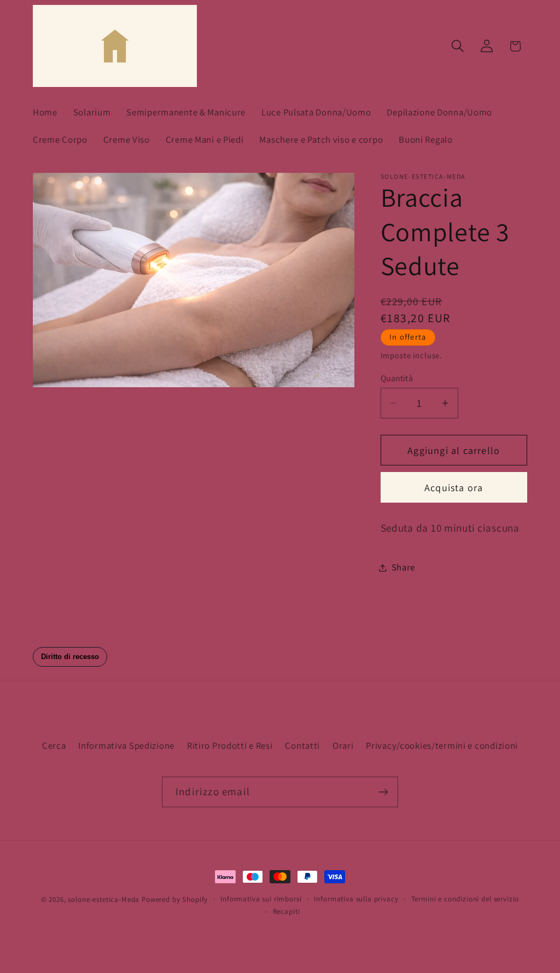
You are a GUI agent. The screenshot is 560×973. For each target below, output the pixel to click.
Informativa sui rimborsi (260, 899)
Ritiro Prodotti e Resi (230, 745)
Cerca (54, 745)
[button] (457, 46)
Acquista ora (453, 487)
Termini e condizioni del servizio (465, 899)
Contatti (302, 745)
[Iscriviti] (383, 792)
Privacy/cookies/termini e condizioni (442, 745)
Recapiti (286, 911)
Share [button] (404, 567)
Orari (343, 745)
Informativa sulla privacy (356, 899)
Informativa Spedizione (126, 745)
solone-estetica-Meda (105, 899)
